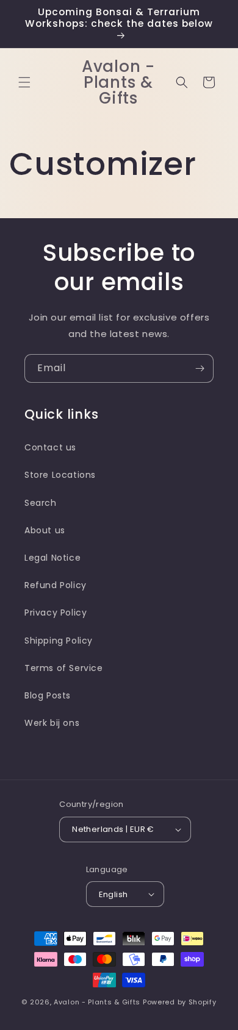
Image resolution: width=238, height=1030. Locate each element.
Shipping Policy (58, 640)
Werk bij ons (51, 723)
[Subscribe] (199, 368)
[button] (24, 82)
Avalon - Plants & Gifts (97, 1002)
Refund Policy (55, 585)
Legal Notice (52, 558)
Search (40, 503)
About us (44, 530)
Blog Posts (47, 695)
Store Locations (60, 475)
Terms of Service (63, 668)
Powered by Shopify (180, 1002)
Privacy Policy (55, 612)
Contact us (50, 447)
